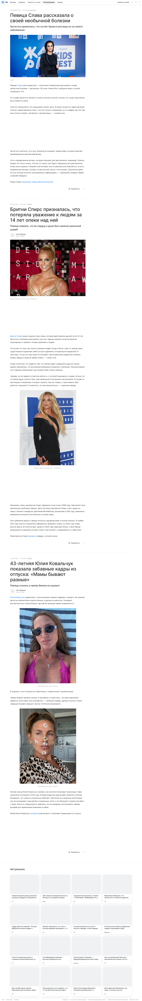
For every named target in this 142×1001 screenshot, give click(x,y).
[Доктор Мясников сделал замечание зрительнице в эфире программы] (24, 981)
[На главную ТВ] (6, 2)
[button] (47, 56)
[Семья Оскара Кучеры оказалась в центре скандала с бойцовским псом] (24, 889)
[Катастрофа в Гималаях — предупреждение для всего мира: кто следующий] (86, 950)
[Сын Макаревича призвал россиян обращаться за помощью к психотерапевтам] (55, 950)
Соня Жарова (21, 234)
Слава (19, 85)
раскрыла (32, 536)
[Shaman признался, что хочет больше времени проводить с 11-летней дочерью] (55, 919)
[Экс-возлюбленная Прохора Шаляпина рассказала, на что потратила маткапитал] (117, 950)
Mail (3, 999)
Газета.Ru (33, 10)
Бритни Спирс (16, 336)
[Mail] (3, 2)
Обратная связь (134, 999)
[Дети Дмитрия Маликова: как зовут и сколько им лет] (117, 981)
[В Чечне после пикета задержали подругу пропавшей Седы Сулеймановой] (117, 919)
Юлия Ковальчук (17, 597)
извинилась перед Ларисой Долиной (37, 182)
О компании (9, 999)
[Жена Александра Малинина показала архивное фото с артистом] (86, 981)
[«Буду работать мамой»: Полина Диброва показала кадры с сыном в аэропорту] (24, 919)
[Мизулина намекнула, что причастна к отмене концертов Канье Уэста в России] (117, 889)
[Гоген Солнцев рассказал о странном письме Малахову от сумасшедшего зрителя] (24, 950)
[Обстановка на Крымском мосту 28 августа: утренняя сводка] (55, 889)
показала (34, 813)
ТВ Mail (29, 204)
